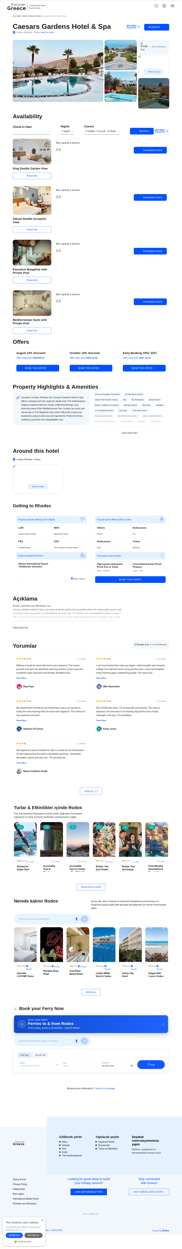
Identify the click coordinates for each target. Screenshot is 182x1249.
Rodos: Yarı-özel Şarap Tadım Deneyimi (128, 871)
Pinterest (99, 1220)
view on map (47, 32)
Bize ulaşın (18, 1194)
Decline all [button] (33, 1235)
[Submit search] (84, 919)
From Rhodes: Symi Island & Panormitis (156, 869)
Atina (64, 1142)
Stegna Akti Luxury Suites (155, 974)
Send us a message (105, 1088)
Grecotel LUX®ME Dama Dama (25, 976)
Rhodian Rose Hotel (51, 972)
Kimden (22, 1063)
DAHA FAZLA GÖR (91, 887)
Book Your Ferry (130, 579)
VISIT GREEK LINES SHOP (148, 1192)
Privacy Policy (20, 1184)
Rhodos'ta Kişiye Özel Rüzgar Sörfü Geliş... (24, 871)
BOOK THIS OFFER (35, 368)
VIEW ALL (89, 791)
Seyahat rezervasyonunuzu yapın (145, 1140)
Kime (65, 1063)
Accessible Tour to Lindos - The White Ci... (78, 869)
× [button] (42, 1220)
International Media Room (26, 1199)
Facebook (78, 1220)
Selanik (66, 1145)
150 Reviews (160, 47)
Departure (105, 1063)
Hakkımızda (19, 1189)
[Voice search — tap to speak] (76, 919)
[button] (24, 1241)
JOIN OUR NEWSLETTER (89, 1192)
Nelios (165, 1230)
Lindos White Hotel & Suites (103, 974)
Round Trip (40, 1055)
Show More (21, 678)
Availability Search (152, 150)
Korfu (64, 1152)
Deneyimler (104, 1145)
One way (25, 1055)
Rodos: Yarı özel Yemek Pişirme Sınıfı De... (103, 871)
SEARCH (144, 131)
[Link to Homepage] (17, 11)
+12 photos (153, 93)
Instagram (83, 1220)
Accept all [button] (14, 1235)
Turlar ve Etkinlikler (108, 1148)
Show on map (153, 72)
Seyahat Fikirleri (106, 1142)
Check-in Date (22, 126)
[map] (156, 6)
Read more (20, 1230)
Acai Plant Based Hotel (76, 972)
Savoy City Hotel (128, 974)
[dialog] (24, 1231)
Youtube (94, 1220)
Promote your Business (24, 1203)
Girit (64, 1148)
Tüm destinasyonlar (72, 1155)
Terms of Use (19, 1179)
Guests (89, 126)
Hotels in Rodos (35, 16)
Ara (153, 1064)
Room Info (32, 176)
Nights (65, 126)
